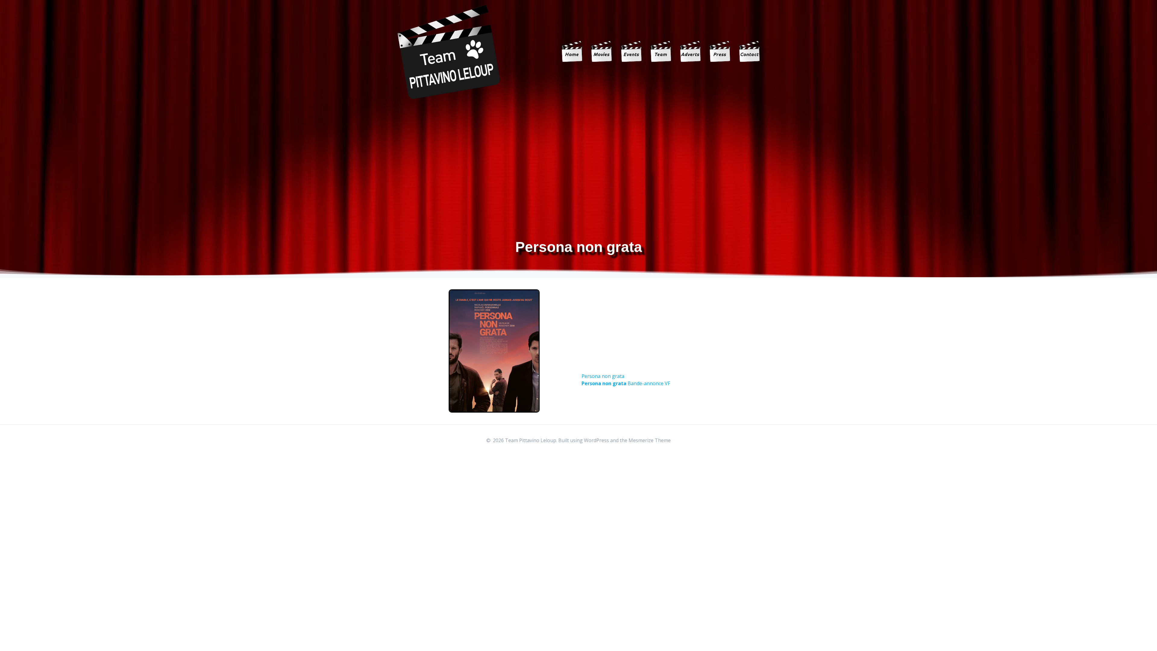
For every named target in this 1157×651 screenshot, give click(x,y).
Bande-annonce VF (626, 383)
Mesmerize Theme (650, 440)
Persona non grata (603, 376)
